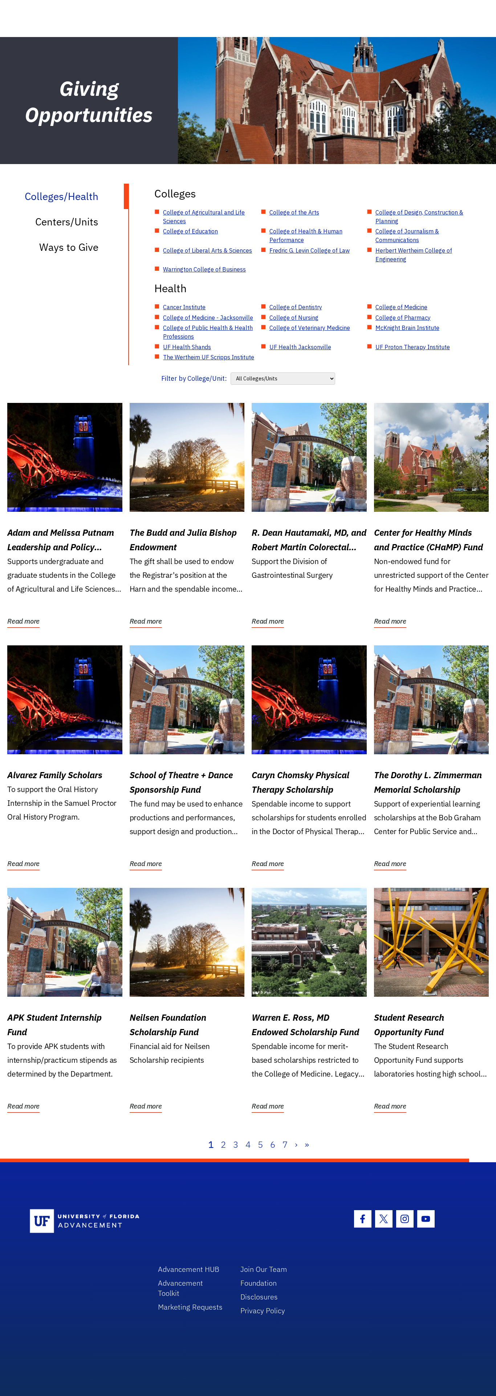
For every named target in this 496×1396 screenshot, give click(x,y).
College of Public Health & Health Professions (208, 332)
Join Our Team (263, 1269)
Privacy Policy (262, 1310)
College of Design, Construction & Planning (419, 217)
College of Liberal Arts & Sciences (207, 250)
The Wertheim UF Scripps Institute (208, 357)
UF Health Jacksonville (300, 347)
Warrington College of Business (204, 269)
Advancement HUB (188, 1269)
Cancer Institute (184, 307)
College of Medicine (401, 307)
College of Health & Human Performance (305, 236)
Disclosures (259, 1297)
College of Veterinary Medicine (309, 327)
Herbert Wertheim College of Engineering (413, 255)
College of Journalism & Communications (407, 236)
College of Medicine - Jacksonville (208, 317)
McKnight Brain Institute (407, 327)
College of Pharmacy (403, 317)
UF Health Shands (187, 347)
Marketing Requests (190, 1307)
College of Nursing (293, 317)
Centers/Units (66, 221)
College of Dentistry (295, 307)
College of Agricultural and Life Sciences (204, 217)
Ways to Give (68, 247)
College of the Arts (294, 212)
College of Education (190, 231)
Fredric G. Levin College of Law (309, 250)
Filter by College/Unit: (194, 378)
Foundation (258, 1283)
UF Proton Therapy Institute (412, 347)
